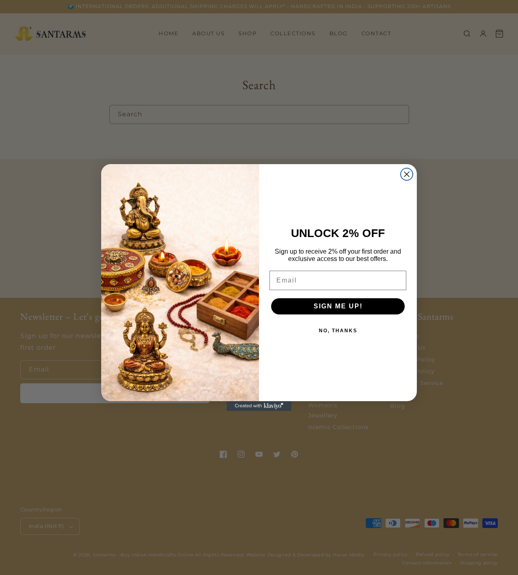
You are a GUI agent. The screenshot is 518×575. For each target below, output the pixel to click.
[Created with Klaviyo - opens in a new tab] (259, 406)
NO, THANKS (338, 330)
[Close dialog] (407, 174)
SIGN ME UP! (338, 306)
